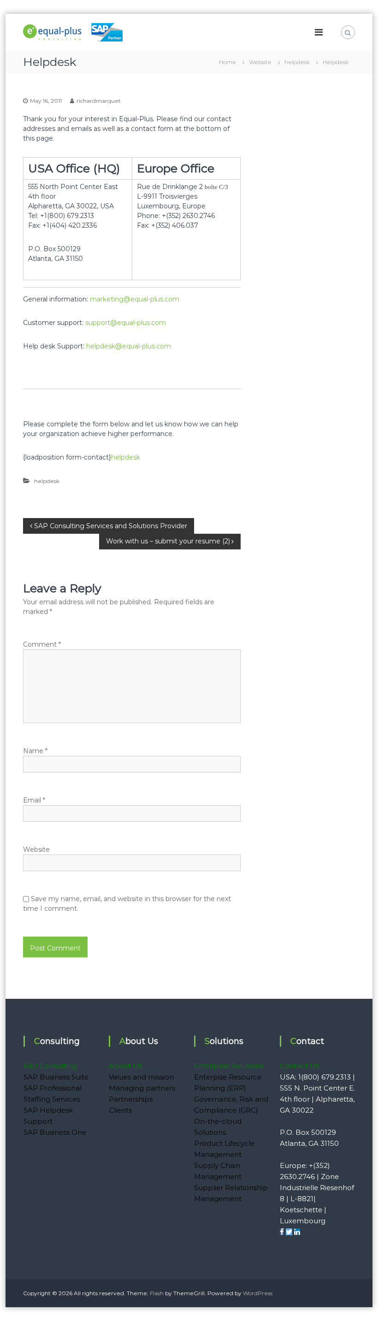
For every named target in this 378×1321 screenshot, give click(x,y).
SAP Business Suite (56, 1077)
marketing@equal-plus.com (134, 299)
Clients (120, 1110)
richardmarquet (99, 100)
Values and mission (141, 1077)
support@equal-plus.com (125, 322)
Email (34, 800)
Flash (157, 1293)
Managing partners (142, 1088)
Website (260, 62)
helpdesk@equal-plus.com (128, 346)
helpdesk (297, 62)
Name (35, 751)
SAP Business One (55, 1132)
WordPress (257, 1293)
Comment (42, 644)
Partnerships (131, 1099)
